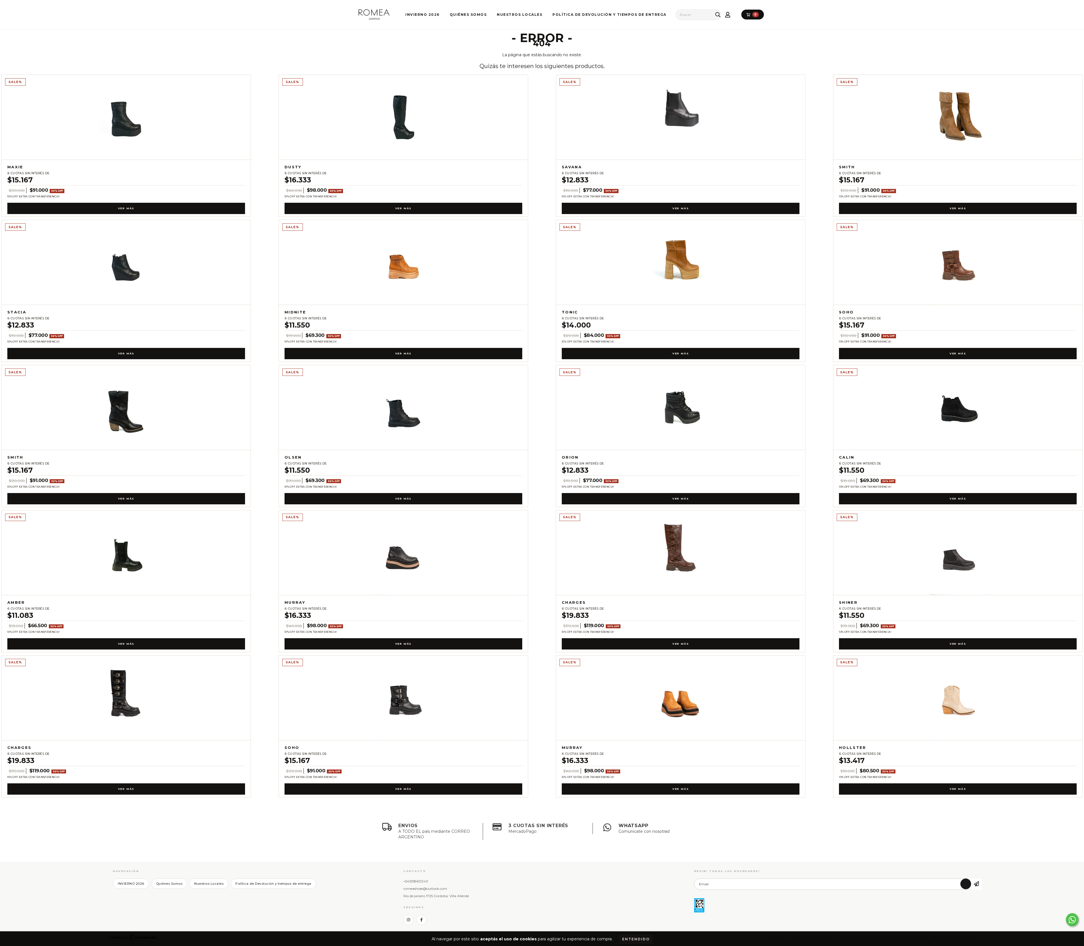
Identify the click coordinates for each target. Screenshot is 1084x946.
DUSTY (293, 167)
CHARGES (574, 602)
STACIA (16, 312)
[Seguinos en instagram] (408, 920)
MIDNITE (295, 312)
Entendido (636, 939)
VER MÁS (126, 208)
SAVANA (572, 167)
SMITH (847, 167)
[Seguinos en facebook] (421, 920)
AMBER (16, 602)
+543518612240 (415, 881)
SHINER (848, 602)
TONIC (570, 312)
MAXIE (15, 167)
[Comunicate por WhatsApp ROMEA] (1072, 919)
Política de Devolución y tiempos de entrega (609, 14)
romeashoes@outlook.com (425, 888)
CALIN (846, 457)
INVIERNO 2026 (422, 14)
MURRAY (295, 602)
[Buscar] (716, 15)
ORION (570, 457)
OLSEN (293, 457)
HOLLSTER (852, 748)
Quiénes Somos (468, 14)
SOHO (846, 312)
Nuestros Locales (519, 14)
